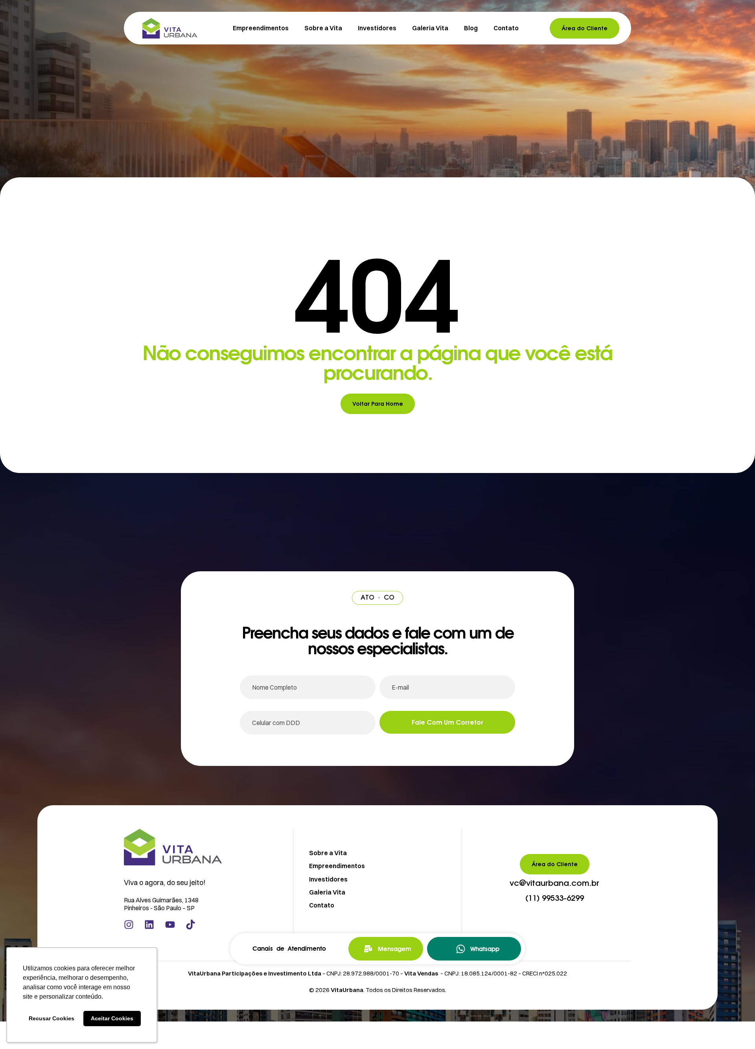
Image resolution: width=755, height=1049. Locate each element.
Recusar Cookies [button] (51, 1018)
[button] (554, 883)
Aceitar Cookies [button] (112, 1018)
